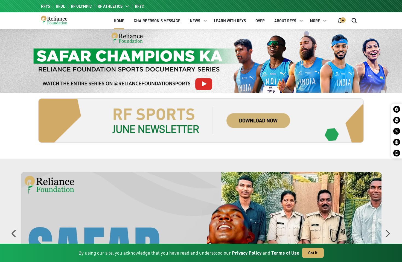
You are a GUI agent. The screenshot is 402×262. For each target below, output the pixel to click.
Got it (312, 252)
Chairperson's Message (157, 20)
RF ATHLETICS (110, 6)
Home (119, 20)
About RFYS (285, 20)
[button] (387, 235)
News (195, 20)
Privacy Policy (246, 253)
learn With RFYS (230, 20)
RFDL (60, 6)
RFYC (139, 6)
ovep (260, 20)
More (315, 20)
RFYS (45, 6)
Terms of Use (285, 253)
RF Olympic (81, 6)
